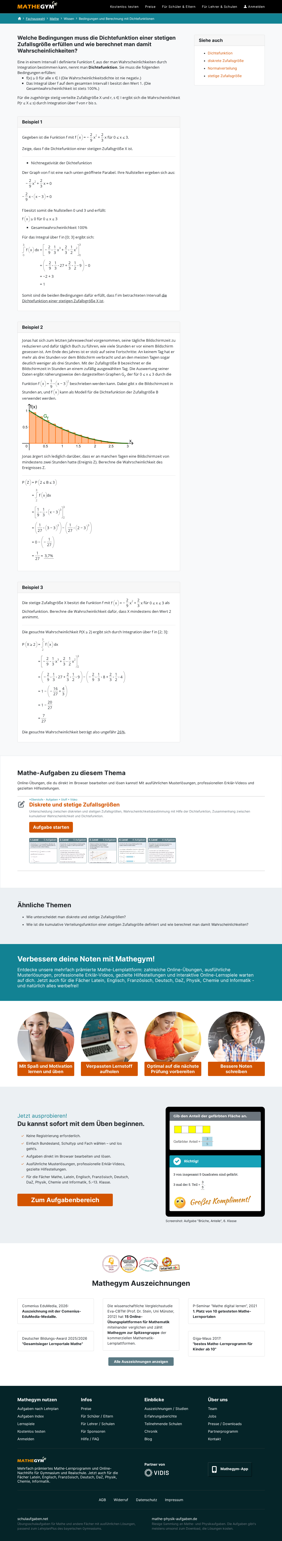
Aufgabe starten (51, 827)
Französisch (68, 1477)
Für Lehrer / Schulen (98, 1424)
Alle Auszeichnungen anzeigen (141, 1361)
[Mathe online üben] (31, 1460)
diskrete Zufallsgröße (226, 60)
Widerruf (121, 1500)
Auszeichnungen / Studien (166, 1408)
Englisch (49, 1477)
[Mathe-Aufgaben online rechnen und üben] (37, 6)
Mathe (54, 19)
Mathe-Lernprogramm (72, 1468)
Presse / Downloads (225, 1424)
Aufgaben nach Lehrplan (37, 1408)
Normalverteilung (222, 68)
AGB (102, 1500)
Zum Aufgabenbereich (65, 1200)
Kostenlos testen (31, 1431)
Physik (110, 1477)
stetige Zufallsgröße (225, 76)
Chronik (151, 1431)
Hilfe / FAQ (90, 1439)
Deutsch (87, 1477)
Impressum (174, 1500)
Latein (35, 1477)
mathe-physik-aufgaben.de (174, 1518)
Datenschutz (146, 1500)
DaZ (99, 1477)
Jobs (212, 1416)
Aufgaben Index (30, 1416)
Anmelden (25, 1439)
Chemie (23, 1481)
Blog (148, 1439)
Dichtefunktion (220, 53)
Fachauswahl (35, 19)
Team (212, 1408)
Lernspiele (26, 1424)
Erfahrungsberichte (160, 1416)
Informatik (40, 1481)
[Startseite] (19, 19)
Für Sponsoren (93, 1431)
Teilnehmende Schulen (163, 1424)
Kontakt (214, 1439)
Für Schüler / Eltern (97, 1416)
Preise (86, 1408)
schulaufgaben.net (32, 1518)
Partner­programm (223, 1431)
